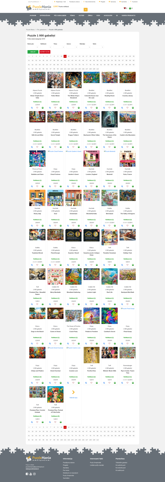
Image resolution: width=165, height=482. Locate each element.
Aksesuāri (108, 15)
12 (68, 56)
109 (94, 69)
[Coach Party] (68, 344)
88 (126, 64)
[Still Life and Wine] (32, 147)
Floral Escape (55, 253)
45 (79, 60)
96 (47, 69)
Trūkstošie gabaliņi (121, 462)
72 (68, 64)
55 (115, 60)
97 (50, 69)
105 (79, 69)
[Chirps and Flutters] (32, 383)
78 (90, 64)
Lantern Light (91, 292)
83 (108, 64)
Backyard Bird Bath (127, 292)
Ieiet (65, 1)
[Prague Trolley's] (68, 147)
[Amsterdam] (68, 226)
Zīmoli (90, 15)
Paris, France (127, 174)
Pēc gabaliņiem (60, 15)
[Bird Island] (104, 226)
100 (61, 69)
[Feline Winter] (50, 108)
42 (68, 60)
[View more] (37, 82)
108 (90, 69)
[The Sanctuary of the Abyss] (104, 147)
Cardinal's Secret (109, 331)
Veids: (94, 44)
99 (58, 69)
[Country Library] (122, 108)
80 (97, 64)
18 (90, 56)
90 (133, 64)
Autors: (69, 44)
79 (94, 64)
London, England (91, 174)
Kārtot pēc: (31, 44)
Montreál (109, 174)
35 (43, 60)
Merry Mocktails (55, 292)
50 (97, 60)
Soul (55, 213)
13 (72, 56)
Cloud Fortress (55, 174)
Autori (81, 15)
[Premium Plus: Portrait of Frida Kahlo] (50, 422)
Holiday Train (127, 253)
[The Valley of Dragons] (122, 226)
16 (83, 56)
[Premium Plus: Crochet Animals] (32, 422)
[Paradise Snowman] (104, 265)
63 (36, 64)
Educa (73, 247)
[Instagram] (34, 474)
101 (65, 69)
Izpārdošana (45, 15)
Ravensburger (127, 365)
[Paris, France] (122, 186)
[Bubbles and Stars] (32, 186)
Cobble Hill (55, 287)
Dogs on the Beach (37, 331)
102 (69, 69)
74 (76, 64)
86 (119, 64)
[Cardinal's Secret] (104, 344)
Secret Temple (55, 135)
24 (112, 56)
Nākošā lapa (73, 397)
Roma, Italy (37, 213)
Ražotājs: (82, 44)
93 (36, 69)
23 (108, 56)
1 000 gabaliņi (37, 93)
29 (130, 56)
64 (40, 64)
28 (126, 56)
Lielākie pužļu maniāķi (97, 465)
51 (101, 60)
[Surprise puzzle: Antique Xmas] (86, 265)
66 (47, 64)
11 (65, 56)
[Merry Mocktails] (50, 304)
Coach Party (73, 331)
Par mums (66, 470)
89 (130, 64)
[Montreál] (104, 186)
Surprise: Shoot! (73, 253)
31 (29, 60)
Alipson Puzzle (37, 90)
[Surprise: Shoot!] (68, 265)
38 (54, 60)
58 (126, 60)
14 (76, 56)
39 (58, 60)
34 (40, 60)
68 (54, 64)
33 (36, 60)
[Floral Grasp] (122, 344)
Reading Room (109, 95)
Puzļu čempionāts (68, 475)
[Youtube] (30, 474)
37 (50, 60)
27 (123, 56)
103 (72, 69)
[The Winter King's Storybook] (68, 108)
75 (79, 64)
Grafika (109, 208)
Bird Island (109, 213)
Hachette (91, 169)
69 (58, 64)
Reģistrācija (59, 1)
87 (123, 64)
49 (94, 60)
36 (47, 60)
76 (83, 64)
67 (50, 64)
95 (43, 69)
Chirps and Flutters (37, 371)
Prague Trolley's (73, 135)
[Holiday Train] (122, 265)
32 (32, 60)
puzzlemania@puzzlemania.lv (35, 467)
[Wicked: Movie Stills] (104, 383)
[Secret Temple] (50, 147)
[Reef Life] (104, 304)
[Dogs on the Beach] (32, 344)
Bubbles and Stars (37, 174)
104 (76, 69)
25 (115, 56)
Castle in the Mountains (127, 135)
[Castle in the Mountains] (122, 147)
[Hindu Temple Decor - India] (32, 108)
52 (105, 60)
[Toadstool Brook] (32, 265)
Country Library (127, 95)
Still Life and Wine (37, 135)
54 (112, 60)
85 (115, 64)
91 (29, 69)
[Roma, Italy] (32, 226)
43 (72, 60)
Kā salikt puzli (120, 470)
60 (133, 60)
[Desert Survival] (50, 383)
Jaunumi (33, 15)
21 (101, 56)
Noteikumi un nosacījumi (70, 473)
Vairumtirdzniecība (90, 1)
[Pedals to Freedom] (86, 344)
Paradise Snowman (109, 253)
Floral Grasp (128, 331)
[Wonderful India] (86, 226)
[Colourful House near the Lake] (86, 108)
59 (130, 60)
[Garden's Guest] (68, 186)
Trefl (109, 247)
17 (86, 56)
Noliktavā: (43, 44)
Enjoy (55, 169)
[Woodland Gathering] (68, 304)
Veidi (98, 15)
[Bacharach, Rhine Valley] (86, 147)
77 (86, 64)
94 (40, 69)
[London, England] (86, 186)
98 (54, 69)
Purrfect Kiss (91, 371)
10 (61, 56)
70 (61, 64)
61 (29, 64)
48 (90, 60)
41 (65, 60)
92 (32, 69)
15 (79, 56)
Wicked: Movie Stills (109, 371)
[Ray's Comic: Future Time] (122, 383)
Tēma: (55, 44)
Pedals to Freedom (91, 331)
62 (32, 64)
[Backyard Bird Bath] (122, 304)
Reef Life (109, 292)
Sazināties (124, 1)
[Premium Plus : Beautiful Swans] (32, 304)
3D (117, 15)
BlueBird (91, 90)
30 (133, 56)
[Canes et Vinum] (50, 344)
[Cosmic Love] (68, 383)
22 (105, 56)
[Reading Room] (104, 108)
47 (86, 60)
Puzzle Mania (30, 29)
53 (108, 60)
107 (87, 69)
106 (83, 69)
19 (94, 56)
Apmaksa (113, 1)
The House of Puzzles (73, 326)
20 (97, 56)
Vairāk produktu (128, 15)
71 (65, 64)
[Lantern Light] (86, 304)
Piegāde (103, 1)
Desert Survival (55, 371)
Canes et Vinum (55, 331)
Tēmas (72, 15)
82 (105, 64)
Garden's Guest (73, 174)
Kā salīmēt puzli (120, 465)
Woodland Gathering (73, 292)
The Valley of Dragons (127, 213)
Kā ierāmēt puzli (121, 467)
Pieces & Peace (37, 169)
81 (101, 64)
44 (76, 60)
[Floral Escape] (50, 265)
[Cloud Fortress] (50, 186)
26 (119, 56)
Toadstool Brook (37, 253)
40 (61, 60)
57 (123, 60)
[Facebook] (27, 474)
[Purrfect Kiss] (86, 383)
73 (72, 64)
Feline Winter (55, 95)
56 (119, 60)
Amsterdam (73, 213)
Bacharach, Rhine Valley (92, 135)
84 (112, 64)
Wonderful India (91, 213)
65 (43, 64)
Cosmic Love (73, 371)
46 (83, 60)
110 (97, 69)
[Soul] (50, 226)
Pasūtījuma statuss (74, 1)
